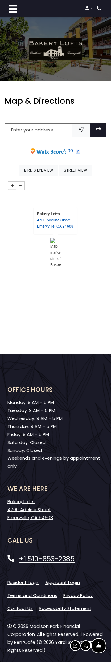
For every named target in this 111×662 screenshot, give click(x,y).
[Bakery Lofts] (55, 252)
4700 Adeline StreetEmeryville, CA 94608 (55, 222)
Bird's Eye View (41, 170)
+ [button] (12, 186)
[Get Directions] (98, 130)
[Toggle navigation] (13, 8)
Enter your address (32, 130)
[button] (89, 8)
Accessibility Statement (65, 608)
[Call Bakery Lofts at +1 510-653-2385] (100, 8)
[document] (55, 252)
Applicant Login (62, 582)
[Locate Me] (81, 130)
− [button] (20, 186)
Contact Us (20, 608)
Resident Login (23, 582)
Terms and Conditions (32, 595)
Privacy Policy (78, 595)
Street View (78, 170)
